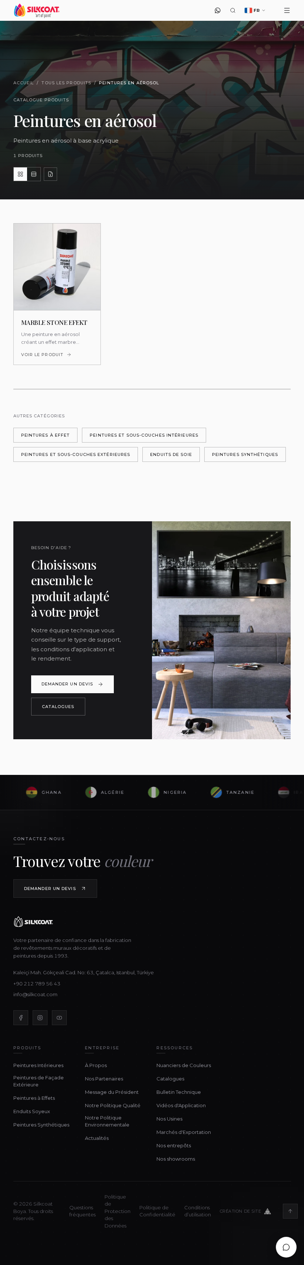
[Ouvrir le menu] (287, 10)
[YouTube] (59, 1017)
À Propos (96, 1065)
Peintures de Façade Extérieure (38, 1081)
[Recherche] (232, 10)
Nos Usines (169, 1119)
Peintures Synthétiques (41, 1125)
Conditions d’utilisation (197, 1211)
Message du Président (112, 1092)
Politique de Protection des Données (117, 1211)
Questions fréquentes (82, 1211)
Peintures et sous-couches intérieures (144, 435)
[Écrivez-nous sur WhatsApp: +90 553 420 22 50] (217, 10)
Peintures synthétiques (245, 454)
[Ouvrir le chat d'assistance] (286, 1247)
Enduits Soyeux (31, 1111)
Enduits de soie (171, 454)
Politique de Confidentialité (157, 1211)
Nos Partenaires (104, 1079)
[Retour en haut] (290, 1211)
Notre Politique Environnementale (107, 1121)
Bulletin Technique (178, 1092)
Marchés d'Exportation (183, 1132)
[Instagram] (40, 1017)
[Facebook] (20, 1017)
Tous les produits (66, 82)
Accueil (23, 82)
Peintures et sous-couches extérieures (75, 454)
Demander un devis (67, 684)
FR (257, 10)
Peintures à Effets (34, 1098)
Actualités (97, 1138)
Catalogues (58, 706)
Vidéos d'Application (181, 1105)
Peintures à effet (45, 435)
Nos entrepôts (173, 1145)
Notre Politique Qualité (113, 1105)
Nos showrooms (175, 1159)
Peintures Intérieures (38, 1065)
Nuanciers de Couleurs (183, 1065)
